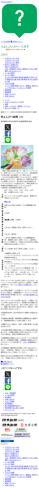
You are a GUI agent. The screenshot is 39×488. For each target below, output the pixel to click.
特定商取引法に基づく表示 (14, 408)
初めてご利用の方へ (12, 67)
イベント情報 (9, 86)
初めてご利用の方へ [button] (12, 65)
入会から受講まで (22, 69)
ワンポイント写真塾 (24, 88)
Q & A (32, 69)
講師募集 (8, 92)
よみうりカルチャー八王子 (14, 102)
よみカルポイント (14, 71)
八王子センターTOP (12, 60)
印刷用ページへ (8, 364)
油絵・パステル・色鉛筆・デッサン (17, 106)
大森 (18, 79)
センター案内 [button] (9, 75)
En (5, 2)
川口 (31, 79)
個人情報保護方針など (13, 406)
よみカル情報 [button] (9, 83)
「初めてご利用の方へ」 (25, 285)
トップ (7, 100)
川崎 (22, 79)
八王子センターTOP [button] (12, 58)
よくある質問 (9, 73)
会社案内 (8, 397)
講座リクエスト (10, 94)
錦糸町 (26, 77)
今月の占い (12, 88)
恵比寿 (21, 77)
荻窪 (16, 77)
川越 (8, 81)
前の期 (8, 202)
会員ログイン (17, 41)
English (8, 2)
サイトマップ (9, 410)
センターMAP (10, 77)
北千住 (31, 77)
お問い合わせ (9, 96)
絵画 (6, 104)
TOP (2, 2)
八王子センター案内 (12, 62)
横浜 (25, 79)
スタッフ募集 (9, 401)
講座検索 (8, 90)
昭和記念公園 (11, 79)
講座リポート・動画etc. (23, 86)
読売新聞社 (9, 403)
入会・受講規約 (10, 69)
